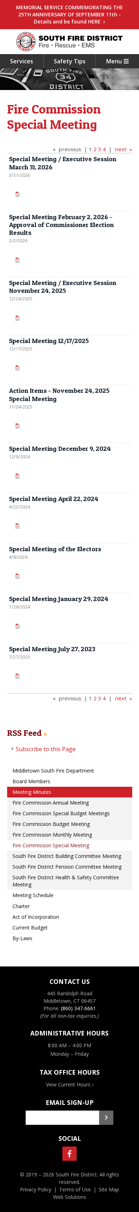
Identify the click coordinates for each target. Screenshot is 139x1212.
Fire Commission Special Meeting (50, 845)
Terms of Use (75, 1189)
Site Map (109, 1189)
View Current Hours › (69, 1084)
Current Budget (30, 927)
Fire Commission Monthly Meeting (52, 834)
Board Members (31, 781)
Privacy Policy (35, 1189)
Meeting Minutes (31, 792)
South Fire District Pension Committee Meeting (67, 866)
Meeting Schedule (32, 895)
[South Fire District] (69, 41)
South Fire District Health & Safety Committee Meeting (65, 881)
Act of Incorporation (35, 916)
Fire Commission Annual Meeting (50, 802)
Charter (21, 906)
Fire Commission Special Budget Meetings (61, 813)
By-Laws (22, 938)
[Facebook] (69, 1154)
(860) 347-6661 (78, 1008)
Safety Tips (70, 61)
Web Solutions (69, 1196)
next (121, 149)
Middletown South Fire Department (53, 770)
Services (21, 61)
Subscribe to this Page (46, 749)
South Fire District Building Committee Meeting (66, 856)
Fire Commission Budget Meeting (51, 824)
